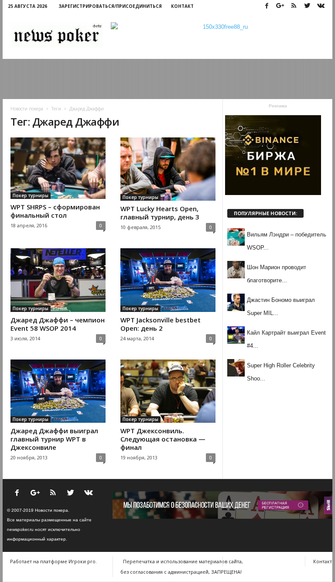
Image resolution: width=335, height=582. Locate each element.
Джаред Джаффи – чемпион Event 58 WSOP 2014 (57, 323)
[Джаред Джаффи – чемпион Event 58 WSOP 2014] (58, 280)
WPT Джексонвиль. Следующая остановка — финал (162, 439)
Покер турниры (30, 195)
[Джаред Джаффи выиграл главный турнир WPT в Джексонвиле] (58, 391)
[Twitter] (307, 6)
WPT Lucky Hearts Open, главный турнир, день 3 (159, 212)
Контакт (182, 6)
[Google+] (280, 6)
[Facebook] (266, 6)
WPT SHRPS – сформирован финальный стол (55, 210)
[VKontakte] (320, 6)
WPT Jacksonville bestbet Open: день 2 (160, 323)
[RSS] (293, 6)
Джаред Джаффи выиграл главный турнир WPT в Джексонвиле (54, 439)
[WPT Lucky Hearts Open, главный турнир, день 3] (167, 169)
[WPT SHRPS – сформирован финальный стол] (58, 168)
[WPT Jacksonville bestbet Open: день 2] (167, 280)
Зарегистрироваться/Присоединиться (110, 6)
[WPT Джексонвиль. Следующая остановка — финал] (167, 391)
